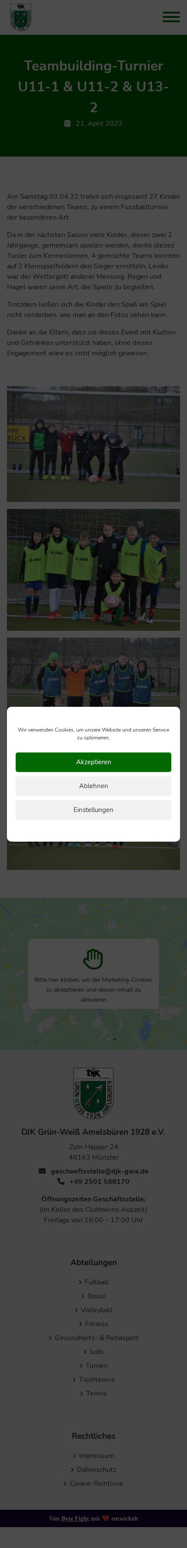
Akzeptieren (93, 762)
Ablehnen (93, 786)
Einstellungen (93, 810)
